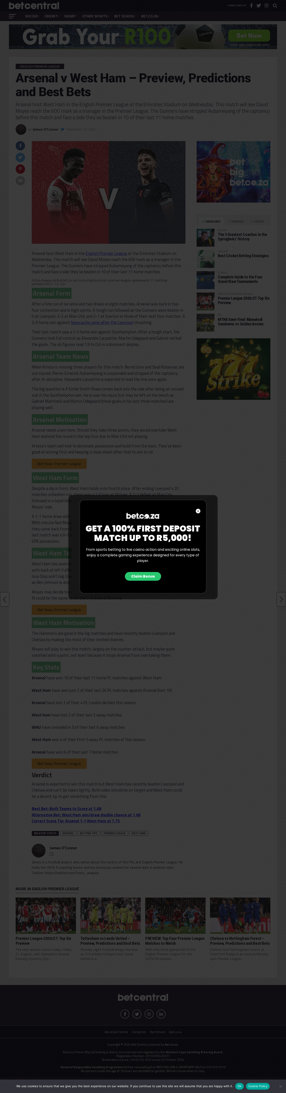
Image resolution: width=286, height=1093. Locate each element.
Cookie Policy (257, 1086)
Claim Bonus (143, 576)
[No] (280, 1086)
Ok (240, 1086)
